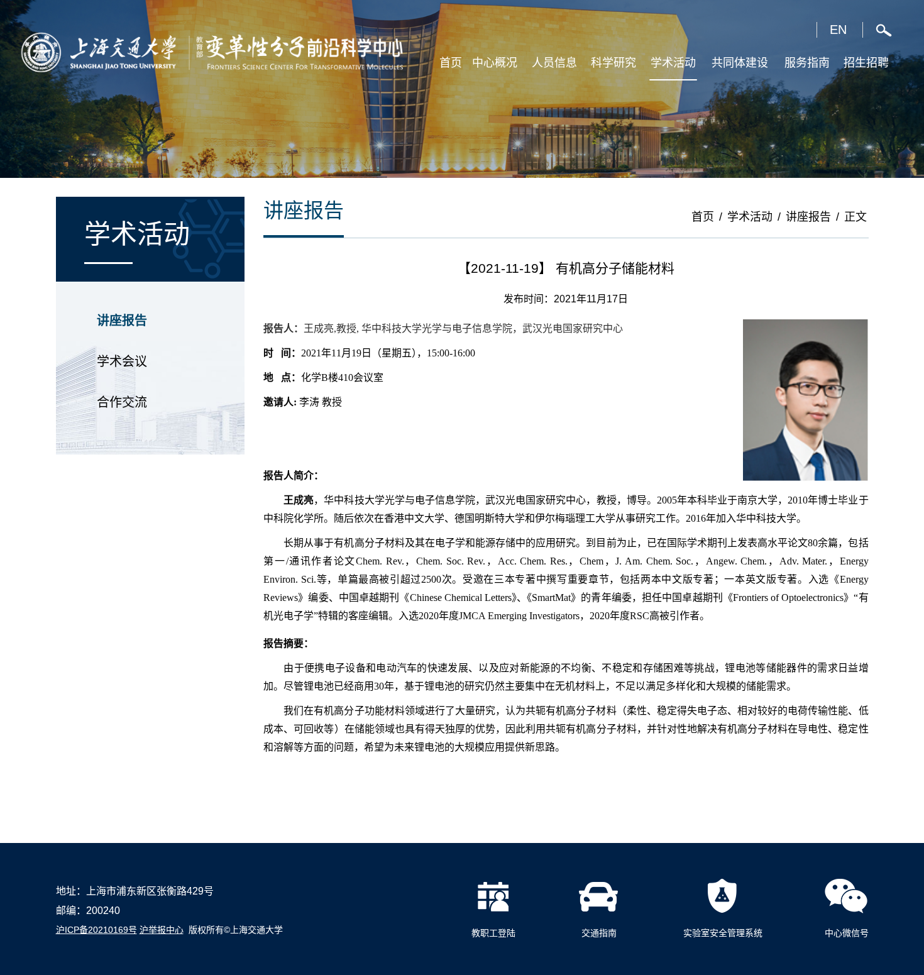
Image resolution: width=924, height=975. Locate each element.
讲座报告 (122, 321)
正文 (855, 217)
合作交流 (122, 402)
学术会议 (122, 361)
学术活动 (750, 217)
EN (838, 29)
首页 (702, 217)
